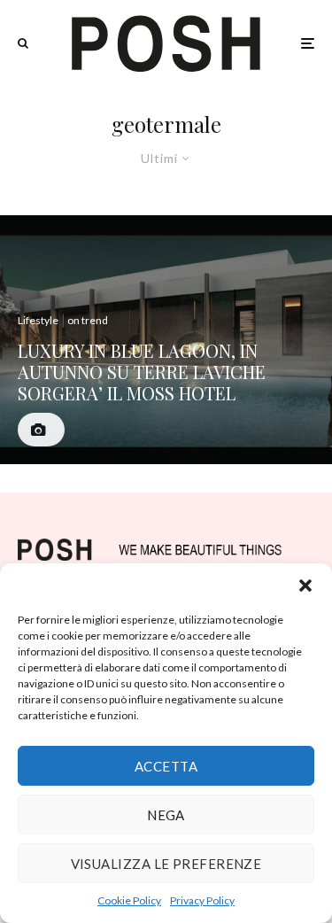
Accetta (166, 766)
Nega (166, 815)
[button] (305, 585)
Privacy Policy (202, 900)
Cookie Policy (129, 900)
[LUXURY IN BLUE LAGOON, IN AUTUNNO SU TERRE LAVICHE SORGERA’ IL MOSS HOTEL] (166, 339)
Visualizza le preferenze (166, 864)
